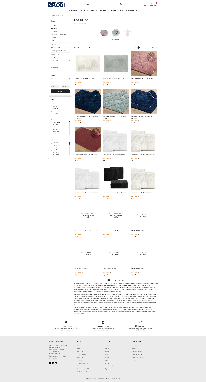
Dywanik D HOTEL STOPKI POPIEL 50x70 (113, 78)
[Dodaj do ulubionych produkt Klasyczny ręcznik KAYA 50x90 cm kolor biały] (99, 166)
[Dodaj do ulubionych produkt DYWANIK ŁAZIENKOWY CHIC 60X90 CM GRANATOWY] (155, 90)
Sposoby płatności (82, 354)
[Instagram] (53, 363)
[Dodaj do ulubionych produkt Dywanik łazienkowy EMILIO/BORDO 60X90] (99, 128)
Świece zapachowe (110, 366)
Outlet (134, 360)
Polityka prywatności (82, 363)
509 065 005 (53, 359)
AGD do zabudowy (137, 354)
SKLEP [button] (79, 341)
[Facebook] (50, 363)
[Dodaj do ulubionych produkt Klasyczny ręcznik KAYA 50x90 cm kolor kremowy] (155, 166)
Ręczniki (107, 351)
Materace (135, 346)
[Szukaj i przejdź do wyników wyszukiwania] (121, 4)
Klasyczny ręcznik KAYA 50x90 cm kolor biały (86, 192)
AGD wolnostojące (137, 357)
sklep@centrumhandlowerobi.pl (57, 356)
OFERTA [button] (107, 341)
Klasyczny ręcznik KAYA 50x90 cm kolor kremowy (143, 192)
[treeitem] (60, 25)
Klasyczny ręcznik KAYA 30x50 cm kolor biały (114, 154)
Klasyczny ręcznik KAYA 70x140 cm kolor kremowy (115, 231)
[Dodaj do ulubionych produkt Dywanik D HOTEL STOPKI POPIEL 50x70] (127, 52)
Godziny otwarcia (82, 366)
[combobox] (82, 47)
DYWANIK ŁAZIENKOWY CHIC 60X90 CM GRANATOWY (141, 117)
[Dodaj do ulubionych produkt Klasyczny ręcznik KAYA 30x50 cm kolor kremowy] (155, 128)
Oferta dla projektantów (83, 372)
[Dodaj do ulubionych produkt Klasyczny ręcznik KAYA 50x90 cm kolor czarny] (127, 166)
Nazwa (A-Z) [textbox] (77, 47)
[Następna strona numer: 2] (156, 47)
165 (153, 47)
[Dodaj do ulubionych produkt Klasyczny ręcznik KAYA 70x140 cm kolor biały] (99, 204)
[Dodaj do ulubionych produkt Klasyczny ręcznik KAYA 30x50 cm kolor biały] (127, 128)
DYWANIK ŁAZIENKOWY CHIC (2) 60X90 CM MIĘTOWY (114, 117)
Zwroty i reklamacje (82, 351)
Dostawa (79, 349)
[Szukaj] (69, 79)
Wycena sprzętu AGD (83, 369)
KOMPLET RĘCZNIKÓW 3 (137, 231)
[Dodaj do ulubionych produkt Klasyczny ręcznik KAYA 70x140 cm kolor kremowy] (127, 204)
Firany (106, 360)
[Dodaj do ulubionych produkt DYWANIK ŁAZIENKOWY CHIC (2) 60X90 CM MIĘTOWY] (127, 90)
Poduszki (107, 349)
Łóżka (134, 349)
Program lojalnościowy (111, 372)
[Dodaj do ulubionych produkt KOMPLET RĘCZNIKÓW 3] (155, 204)
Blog (106, 369)
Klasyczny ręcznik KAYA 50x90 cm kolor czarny (114, 192)
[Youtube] (56, 363)
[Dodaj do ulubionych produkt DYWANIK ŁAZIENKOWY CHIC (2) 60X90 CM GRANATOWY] (99, 90)
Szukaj (60, 91)
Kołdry (106, 346)
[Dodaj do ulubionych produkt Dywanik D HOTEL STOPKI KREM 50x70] (99, 52)
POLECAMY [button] (136, 341)
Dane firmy (80, 357)
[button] (73, 11)
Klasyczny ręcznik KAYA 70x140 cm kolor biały (86, 231)
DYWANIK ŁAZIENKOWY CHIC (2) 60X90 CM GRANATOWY (86, 117)
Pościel (107, 354)
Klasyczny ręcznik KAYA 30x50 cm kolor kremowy (143, 154)
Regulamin (79, 360)
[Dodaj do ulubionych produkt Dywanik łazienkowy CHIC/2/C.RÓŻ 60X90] (155, 52)
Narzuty (107, 357)
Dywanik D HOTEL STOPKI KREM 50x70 (85, 78)
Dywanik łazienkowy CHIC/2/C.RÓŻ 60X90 (142, 78)
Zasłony (107, 363)
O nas (78, 346)
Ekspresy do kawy (137, 351)
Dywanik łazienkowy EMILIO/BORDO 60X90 (86, 154)
